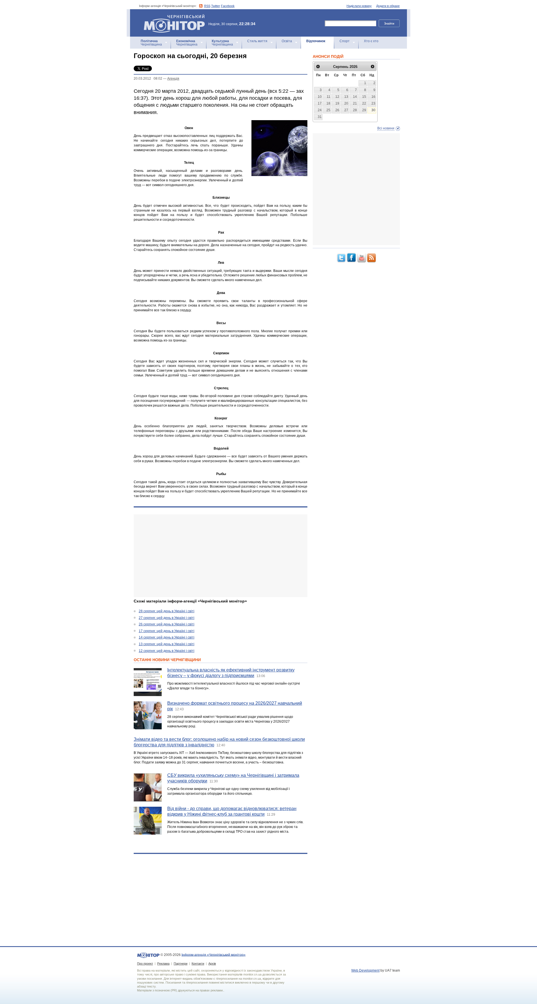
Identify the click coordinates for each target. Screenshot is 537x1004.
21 (355, 103)
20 (346, 103)
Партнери (180, 963)
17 (320, 103)
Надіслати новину (359, 6)
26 (337, 110)
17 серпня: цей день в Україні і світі (166, 631)
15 (364, 97)
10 (320, 97)
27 (346, 110)
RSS (207, 6)
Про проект (145, 963)
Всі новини (385, 128)
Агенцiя (173, 78)
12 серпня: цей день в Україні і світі (166, 651)
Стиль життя (257, 41)
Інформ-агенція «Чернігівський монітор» (171, 17)
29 (364, 110)
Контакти (198, 963)
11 (328, 97)
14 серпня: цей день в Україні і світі (166, 637)
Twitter (215, 6)
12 (337, 97)
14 (355, 97)
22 (364, 103)
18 (328, 103)
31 (320, 117)
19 (337, 103)
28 (355, 110)
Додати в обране (388, 6)
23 (373, 103)
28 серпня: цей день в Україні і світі (166, 611)
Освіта (287, 41)
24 (320, 110)
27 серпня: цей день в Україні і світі (166, 618)
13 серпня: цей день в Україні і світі (166, 644)
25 (328, 110)
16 (373, 97)
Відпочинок (315, 41)
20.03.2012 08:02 (148, 78)
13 (346, 97)
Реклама (163, 963)
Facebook (228, 6)
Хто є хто (371, 41)
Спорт (345, 41)
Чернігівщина (151, 42)
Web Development (365, 970)
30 (373, 110)
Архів (212, 963)
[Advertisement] (220, 556)
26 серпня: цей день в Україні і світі (166, 624)
